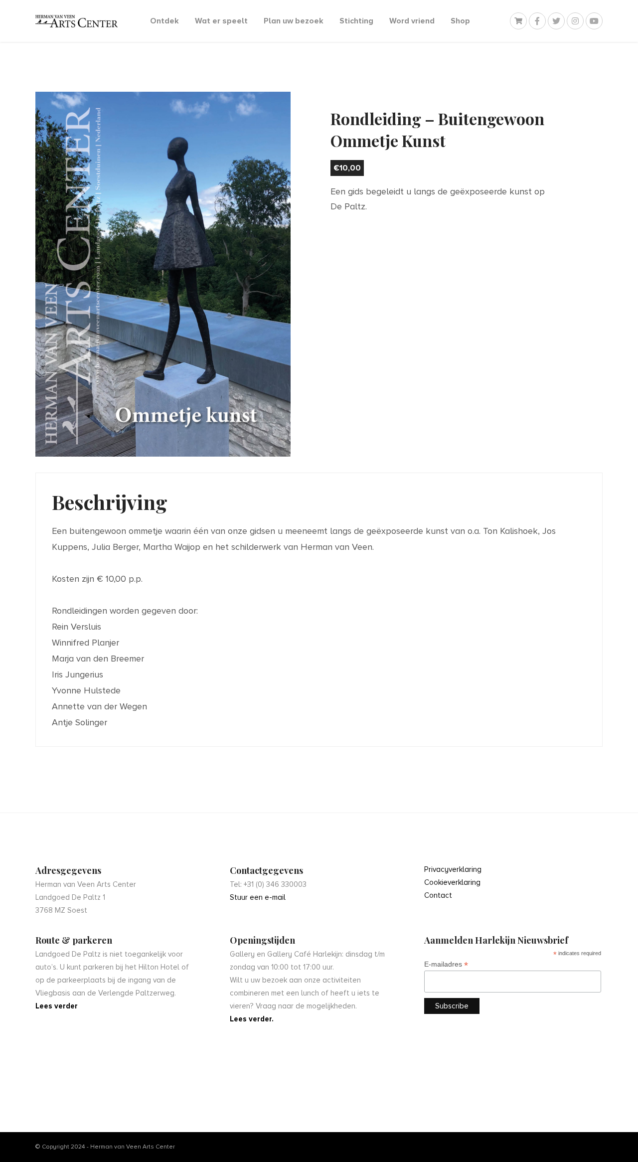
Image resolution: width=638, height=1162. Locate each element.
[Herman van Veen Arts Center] (76, 21)
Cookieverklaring (452, 882)
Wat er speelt (221, 21)
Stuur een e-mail (258, 897)
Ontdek (164, 21)
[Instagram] (575, 20)
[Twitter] (556, 20)
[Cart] (518, 20)
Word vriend (412, 21)
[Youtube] (594, 20)
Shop (460, 21)
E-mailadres (446, 964)
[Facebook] (537, 20)
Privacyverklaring (452, 869)
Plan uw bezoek (293, 21)
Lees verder (56, 1005)
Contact (438, 895)
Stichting (356, 21)
